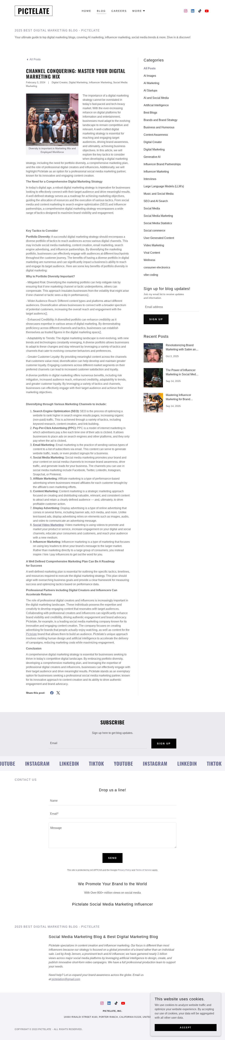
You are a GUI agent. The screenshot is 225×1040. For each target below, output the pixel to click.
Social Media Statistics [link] (158, 223)
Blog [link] (101, 10)
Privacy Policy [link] (124, 870)
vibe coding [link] (151, 274)
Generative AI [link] (152, 156)
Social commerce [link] (154, 230)
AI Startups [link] (150, 90)
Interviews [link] (150, 178)
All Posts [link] (150, 68)
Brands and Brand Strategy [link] (160, 119)
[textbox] (171, 307)
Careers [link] (119, 10)
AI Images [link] (150, 75)
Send (112, 858)
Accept (185, 1027)
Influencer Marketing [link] (156, 171)
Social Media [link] (152, 208)
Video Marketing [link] (154, 245)
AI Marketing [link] (151, 83)
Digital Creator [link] (153, 142)
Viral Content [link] (152, 252)
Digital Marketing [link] (154, 149)
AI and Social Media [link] (156, 97)
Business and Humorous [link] (159, 127)
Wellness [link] (149, 260)
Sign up (156, 319)
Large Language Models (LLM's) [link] (164, 186)
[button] (138, 11)
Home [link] (86, 10)
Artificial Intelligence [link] (156, 105)
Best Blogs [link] (150, 112)
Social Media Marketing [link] (158, 215)
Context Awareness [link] (156, 134)
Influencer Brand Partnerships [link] (162, 164)
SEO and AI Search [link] (156, 201)
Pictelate (31, 634)
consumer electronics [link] (157, 267)
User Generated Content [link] (159, 237)
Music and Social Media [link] (158, 193)
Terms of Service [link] (144, 870)
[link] (33, 13)
